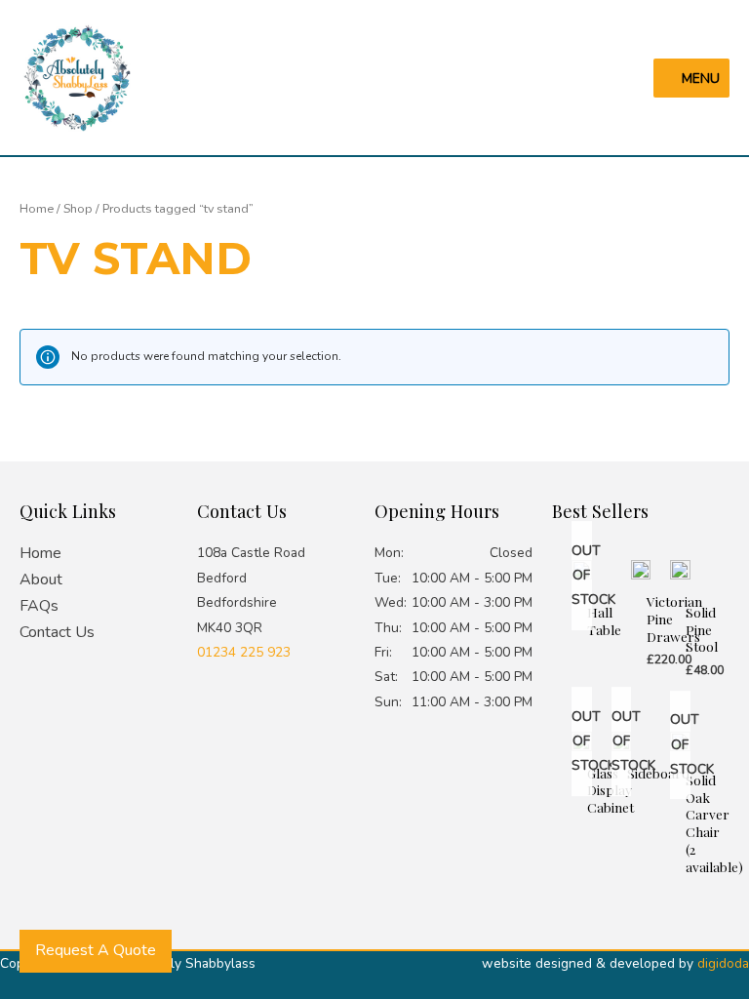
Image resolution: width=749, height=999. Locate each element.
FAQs (39, 606)
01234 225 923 (244, 652)
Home (37, 208)
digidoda (723, 963)
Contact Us (57, 632)
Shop (78, 208)
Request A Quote (95, 950)
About (41, 579)
